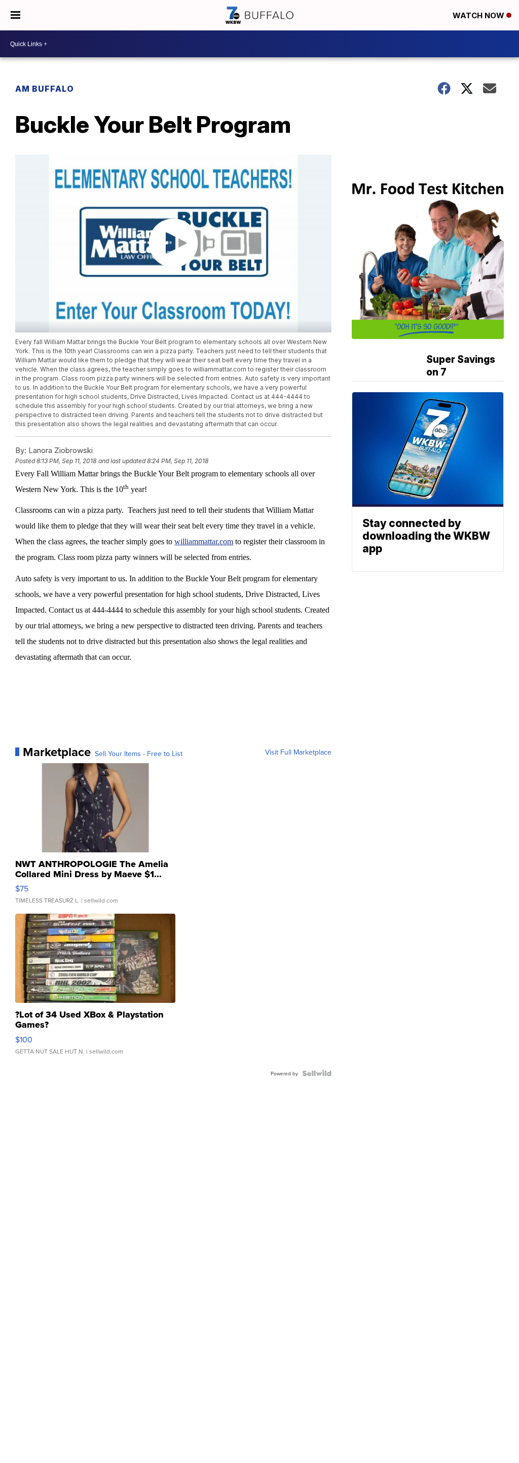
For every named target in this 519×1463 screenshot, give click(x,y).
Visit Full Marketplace (298, 752)
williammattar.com (203, 541)
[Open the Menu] (15, 15)
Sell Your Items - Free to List (138, 753)
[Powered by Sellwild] (316, 1073)
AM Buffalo (44, 89)
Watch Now (479, 15)
